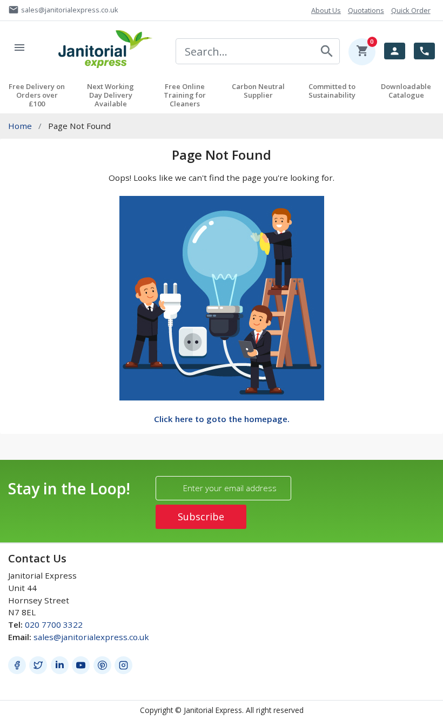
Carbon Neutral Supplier (258, 90)
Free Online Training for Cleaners (185, 94)
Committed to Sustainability (331, 90)
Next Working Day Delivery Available (110, 94)
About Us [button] (326, 10)
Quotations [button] (366, 10)
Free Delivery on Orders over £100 (37, 94)
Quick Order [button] (411, 10)
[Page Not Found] (221, 297)
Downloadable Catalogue (406, 90)
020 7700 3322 (54, 624)
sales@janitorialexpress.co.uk (91, 636)
